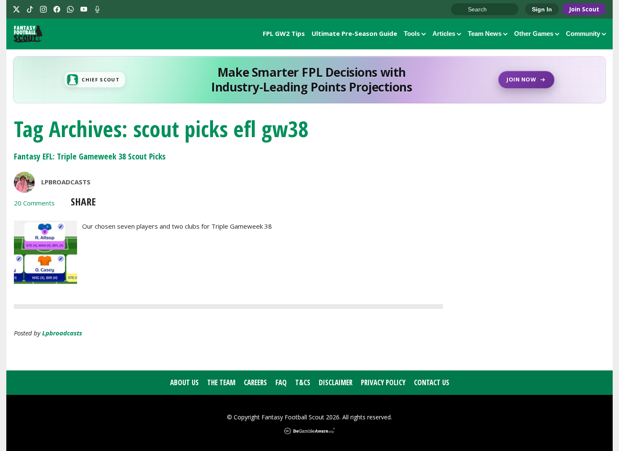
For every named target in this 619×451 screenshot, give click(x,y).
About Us (184, 382)
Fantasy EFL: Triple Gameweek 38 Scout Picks (89, 156)
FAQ (281, 382)
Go (461, 10)
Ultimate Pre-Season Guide (354, 33)
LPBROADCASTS (66, 182)
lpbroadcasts (62, 333)
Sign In (542, 9)
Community (583, 33)
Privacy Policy (383, 382)
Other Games (533, 33)
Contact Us (431, 382)
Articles (443, 33)
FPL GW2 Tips (284, 33)
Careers (255, 382)
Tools (412, 33)
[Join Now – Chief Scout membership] (309, 80)
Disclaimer (335, 382)
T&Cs (302, 382)
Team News (485, 33)
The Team (221, 382)
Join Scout (584, 9)
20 (34, 203)
